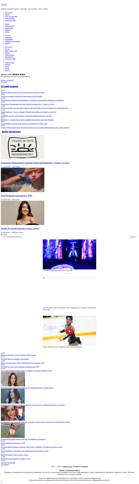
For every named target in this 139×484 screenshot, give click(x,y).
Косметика (9, 28)
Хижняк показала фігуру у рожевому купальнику (23, 439)
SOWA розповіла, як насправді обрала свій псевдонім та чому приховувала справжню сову (34, 108)
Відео (7, 32)
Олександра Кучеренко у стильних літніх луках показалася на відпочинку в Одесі (35, 422)
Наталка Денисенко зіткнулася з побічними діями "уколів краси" (27, 388)
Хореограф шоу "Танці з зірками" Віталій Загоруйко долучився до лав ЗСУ (28, 112)
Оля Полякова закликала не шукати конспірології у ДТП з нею (24, 124)
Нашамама (9, 39)
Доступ (8, 35)
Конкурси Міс (10, 20)
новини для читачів (8, 463)
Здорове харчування (12, 41)
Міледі (7, 43)
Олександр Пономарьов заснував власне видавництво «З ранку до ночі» (28, 104)
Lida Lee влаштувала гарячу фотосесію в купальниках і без (22, 363)
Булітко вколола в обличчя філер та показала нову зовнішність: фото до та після (33, 405)
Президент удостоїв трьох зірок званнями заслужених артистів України (27, 120)
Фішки (7, 30)
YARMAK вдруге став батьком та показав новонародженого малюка (26, 116)
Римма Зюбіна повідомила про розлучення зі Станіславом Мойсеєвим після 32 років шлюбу (35, 127)
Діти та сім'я (9, 18)
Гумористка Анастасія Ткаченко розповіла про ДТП (20, 367)
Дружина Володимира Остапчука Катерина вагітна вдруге (23, 92)
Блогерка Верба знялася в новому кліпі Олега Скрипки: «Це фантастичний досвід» (32, 447)
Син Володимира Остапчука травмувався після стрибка (21, 96)
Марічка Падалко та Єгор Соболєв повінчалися (18, 355)
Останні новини (9, 86)
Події (7, 14)
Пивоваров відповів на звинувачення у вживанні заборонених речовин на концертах (32, 100)
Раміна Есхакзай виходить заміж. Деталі (20, 228)
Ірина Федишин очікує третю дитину (15, 455)
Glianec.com (67, 466)
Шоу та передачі (11, 16)
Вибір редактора (11, 131)
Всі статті (8, 12)
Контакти (8, 37)
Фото (7, 66)
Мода (7, 24)
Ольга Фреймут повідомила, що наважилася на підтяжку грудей (24, 451)
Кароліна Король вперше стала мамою (15, 359)
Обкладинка (9, 26)
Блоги (7, 70)
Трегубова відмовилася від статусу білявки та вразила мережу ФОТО (26, 371)
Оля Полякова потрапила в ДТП (16, 196)
